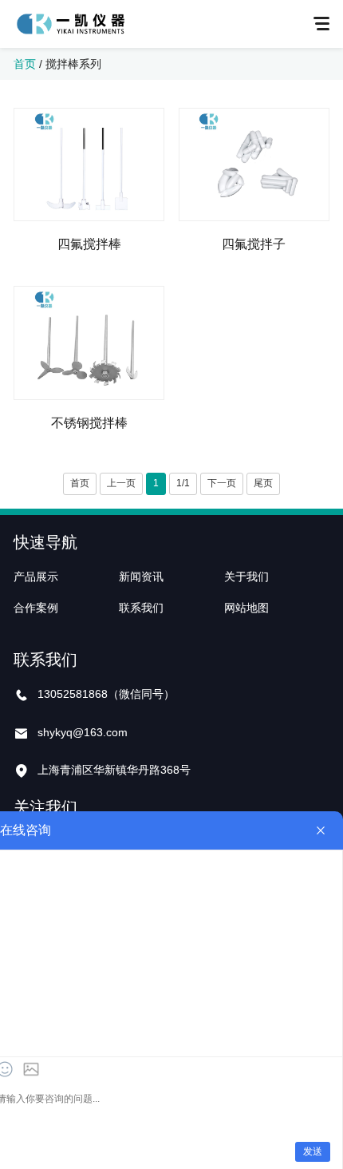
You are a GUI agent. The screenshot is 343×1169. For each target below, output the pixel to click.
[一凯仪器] (70, 24)
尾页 (263, 483)
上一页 (121, 483)
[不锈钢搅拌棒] (89, 342)
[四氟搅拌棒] (89, 164)
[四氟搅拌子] (254, 164)
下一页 (221, 483)
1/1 (183, 483)
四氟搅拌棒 (89, 244)
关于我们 (246, 576)
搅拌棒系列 (73, 63)
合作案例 (36, 607)
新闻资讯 (141, 576)
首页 (25, 63)
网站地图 (246, 607)
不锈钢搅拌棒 (89, 423)
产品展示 (36, 576)
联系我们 (141, 607)
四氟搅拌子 (254, 244)
